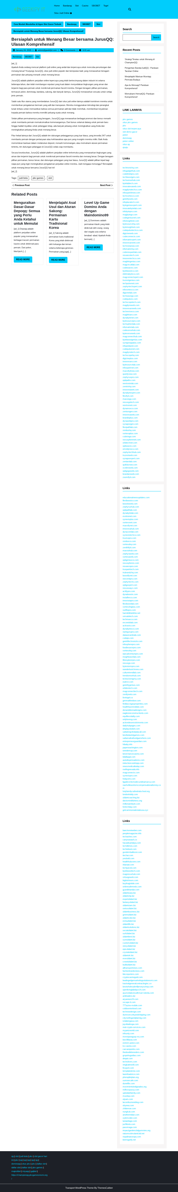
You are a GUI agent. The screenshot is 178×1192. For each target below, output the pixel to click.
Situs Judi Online (61, 13)
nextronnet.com (130, 405)
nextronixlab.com (130, 383)
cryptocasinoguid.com (133, 977)
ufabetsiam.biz (129, 905)
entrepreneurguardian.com (135, 741)
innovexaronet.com (131, 242)
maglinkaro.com (130, 314)
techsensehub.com (131, 180)
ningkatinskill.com (131, 1064)
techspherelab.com (131, 324)
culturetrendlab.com (132, 672)
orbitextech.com (130, 688)
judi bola (23, 178)
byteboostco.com (130, 271)
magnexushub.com (131, 874)
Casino (85, 5)
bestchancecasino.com (133, 754)
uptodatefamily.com (131, 1093)
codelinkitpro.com (131, 174)
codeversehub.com (131, 330)
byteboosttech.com (131, 871)
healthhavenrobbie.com (133, 707)
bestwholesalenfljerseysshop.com (138, 986)
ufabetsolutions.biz (131, 927)
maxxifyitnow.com (131, 371)
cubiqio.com (128, 638)
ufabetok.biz (128, 955)
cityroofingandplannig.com (134, 1018)
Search (127, 29)
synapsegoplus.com (132, 342)
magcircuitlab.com (131, 264)
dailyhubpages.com (131, 725)
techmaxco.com (130, 619)
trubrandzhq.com (130, 572)
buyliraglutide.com (131, 883)
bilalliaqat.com (129, 757)
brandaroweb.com (131, 474)
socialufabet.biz (130, 930)
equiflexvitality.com (131, 716)
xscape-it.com (129, 1002)
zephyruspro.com (131, 377)
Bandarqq (67, 5)
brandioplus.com (130, 418)
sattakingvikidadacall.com (134, 732)
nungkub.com (129, 1111)
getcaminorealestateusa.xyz (135, 810)
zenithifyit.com (129, 547)
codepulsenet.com (131, 349)
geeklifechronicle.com (132, 641)
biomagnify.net (129, 1140)
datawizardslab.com (132, 635)
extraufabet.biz (129, 921)
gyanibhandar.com (131, 889)
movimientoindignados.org (134, 1086)
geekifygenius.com (131, 685)
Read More (24, 260)
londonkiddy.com (130, 794)
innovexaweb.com (131, 414)
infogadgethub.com (131, 171)
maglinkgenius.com (131, 261)
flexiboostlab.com (131, 604)
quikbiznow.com (130, 464)
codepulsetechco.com (133, 230)
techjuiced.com (129, 868)
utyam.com (128, 1099)
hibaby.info (127, 744)
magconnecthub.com (132, 336)
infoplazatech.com (131, 202)
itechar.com (128, 855)
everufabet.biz (129, 958)
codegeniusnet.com (131, 217)
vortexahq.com (129, 544)
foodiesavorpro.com (132, 647)
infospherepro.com (131, 644)
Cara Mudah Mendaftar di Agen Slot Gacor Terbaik (37, 24)
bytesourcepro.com (131, 321)
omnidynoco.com (130, 449)
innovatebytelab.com (132, 208)
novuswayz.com (130, 588)
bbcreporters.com (131, 974)
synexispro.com (130, 775)
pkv (124, 125)
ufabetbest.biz (129, 936)
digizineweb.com (130, 233)
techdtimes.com (130, 846)
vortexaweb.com (130, 557)
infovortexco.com (130, 289)
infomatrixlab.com (131, 327)
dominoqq (127, 138)
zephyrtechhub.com (132, 452)
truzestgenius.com (131, 280)
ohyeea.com (128, 1105)
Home (57, 5)
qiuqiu (125, 147)
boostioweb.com (130, 504)
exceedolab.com (130, 622)
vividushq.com (129, 430)
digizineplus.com (130, 358)
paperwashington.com (133, 747)
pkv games (38, 178)
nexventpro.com (130, 579)
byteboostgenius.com (132, 339)
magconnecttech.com (132, 691)
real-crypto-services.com (134, 1027)
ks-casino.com (129, 1046)
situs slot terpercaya (132, 128)
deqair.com (128, 1058)
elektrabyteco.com (131, 274)
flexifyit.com (128, 396)
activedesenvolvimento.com (135, 722)
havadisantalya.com (132, 843)
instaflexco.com (130, 597)
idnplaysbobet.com (131, 729)
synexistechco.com (131, 535)
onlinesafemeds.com (132, 886)
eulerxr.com (128, 682)
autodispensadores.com (133, 760)
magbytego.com (130, 214)
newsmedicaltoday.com (133, 766)
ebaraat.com (128, 864)
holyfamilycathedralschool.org (136, 791)
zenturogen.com (130, 411)
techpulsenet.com (131, 283)
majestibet (16, 1171)
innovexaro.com (130, 361)
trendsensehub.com (132, 675)
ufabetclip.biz (128, 896)
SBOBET (96, 5)
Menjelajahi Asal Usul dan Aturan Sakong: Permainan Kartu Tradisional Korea (62, 215)
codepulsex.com (130, 299)
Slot (77, 5)
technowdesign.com (132, 1011)
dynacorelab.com (130, 532)
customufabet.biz (130, 943)
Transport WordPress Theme (79, 1188)
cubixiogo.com (129, 436)
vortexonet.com (130, 522)
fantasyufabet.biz (130, 902)
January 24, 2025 (23, 50)
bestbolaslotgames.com (133, 735)
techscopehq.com (131, 355)
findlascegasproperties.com (135, 704)
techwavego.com (130, 296)
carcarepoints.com (131, 1049)
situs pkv (26, 1164)
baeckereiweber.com (132, 830)
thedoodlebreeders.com (133, 1052)
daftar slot (41, 1164)
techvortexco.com (131, 196)
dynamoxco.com (130, 408)
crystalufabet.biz (130, 952)
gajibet (34, 1171)
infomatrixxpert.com (132, 239)
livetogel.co (128, 697)
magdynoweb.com (131, 305)
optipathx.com (129, 380)
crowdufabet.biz (130, 961)
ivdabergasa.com (130, 1021)
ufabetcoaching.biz (131, 797)
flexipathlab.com (130, 427)
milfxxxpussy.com (131, 1089)
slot (50, 178)
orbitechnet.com (130, 443)
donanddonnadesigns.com (135, 710)
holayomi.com (129, 779)
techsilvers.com (130, 1061)
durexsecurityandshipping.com (136, 1014)
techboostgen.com (131, 177)
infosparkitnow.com (131, 192)
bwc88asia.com (130, 1039)
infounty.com (128, 1033)
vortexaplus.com (130, 433)
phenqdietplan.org (131, 1077)
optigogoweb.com (131, 471)
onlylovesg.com (130, 719)
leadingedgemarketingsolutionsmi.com (140, 980)
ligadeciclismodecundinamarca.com (139, 782)
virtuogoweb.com (130, 877)
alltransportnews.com (132, 968)
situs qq (126, 144)
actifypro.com (129, 591)
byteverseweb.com (131, 333)
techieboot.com (130, 849)
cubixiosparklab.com (132, 252)
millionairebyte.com (131, 804)
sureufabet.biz (129, 939)
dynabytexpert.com (131, 392)
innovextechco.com (131, 258)
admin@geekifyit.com (47, 50)
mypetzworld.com (131, 1030)
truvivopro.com (129, 538)
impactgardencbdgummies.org (136, 1130)
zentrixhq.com (129, 386)
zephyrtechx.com (131, 582)
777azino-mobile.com (132, 1005)
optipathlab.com (130, 510)
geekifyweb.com (130, 199)
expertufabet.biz (130, 899)
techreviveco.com (131, 311)
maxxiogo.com (129, 399)
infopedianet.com (130, 346)
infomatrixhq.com (130, 249)
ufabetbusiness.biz (131, 911)
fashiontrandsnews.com (133, 971)
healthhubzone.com (131, 861)
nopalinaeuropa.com (132, 1136)
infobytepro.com (130, 211)
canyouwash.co (130, 839)
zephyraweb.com (130, 554)
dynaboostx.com (130, 594)
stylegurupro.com (131, 632)
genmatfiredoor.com (132, 700)
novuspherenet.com (132, 439)
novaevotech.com (131, 255)
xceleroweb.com (130, 468)
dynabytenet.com (130, 317)
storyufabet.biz (129, 946)
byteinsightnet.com (131, 227)
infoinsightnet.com (131, 221)
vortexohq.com (129, 650)
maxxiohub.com (130, 550)
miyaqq (25, 1171)
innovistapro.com (130, 600)
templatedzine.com (131, 1071)
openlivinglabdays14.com (134, 989)
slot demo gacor (130, 132)
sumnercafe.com (130, 1080)
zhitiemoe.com (129, 1108)
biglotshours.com (130, 880)
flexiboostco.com (130, 500)
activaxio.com (129, 625)
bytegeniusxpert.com (132, 205)
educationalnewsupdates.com (136, 497)
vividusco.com (129, 541)
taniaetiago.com (130, 1121)
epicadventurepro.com (133, 654)
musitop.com (128, 1096)
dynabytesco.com (131, 629)
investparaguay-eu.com (133, 1036)
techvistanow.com (131, 246)
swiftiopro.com (129, 610)
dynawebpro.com (130, 421)
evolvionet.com (129, 516)
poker (125, 135)
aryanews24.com (130, 999)
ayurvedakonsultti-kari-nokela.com (138, 993)
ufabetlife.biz (128, 924)
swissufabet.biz (130, 908)
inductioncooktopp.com (133, 763)
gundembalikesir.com (132, 852)
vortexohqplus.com (131, 607)
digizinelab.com (130, 292)
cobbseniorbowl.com (132, 1008)
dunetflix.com (129, 1083)
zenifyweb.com (129, 694)
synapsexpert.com (131, 458)
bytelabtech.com (130, 183)
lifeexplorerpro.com (131, 660)
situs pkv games (130, 122)
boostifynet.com (130, 575)
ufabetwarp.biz (129, 893)
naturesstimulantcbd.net (133, 1133)
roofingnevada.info (131, 769)
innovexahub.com (131, 529)
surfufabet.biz (129, 933)
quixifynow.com (130, 374)
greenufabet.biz (130, 914)
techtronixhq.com (130, 167)
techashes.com (130, 836)
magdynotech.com (131, 352)
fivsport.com (128, 1068)
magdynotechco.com (132, 189)
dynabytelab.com (130, 513)
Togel (105, 5)
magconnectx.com (131, 772)
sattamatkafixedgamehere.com (137, 738)
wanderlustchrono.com (133, 669)
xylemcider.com (130, 1118)
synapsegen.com (130, 424)
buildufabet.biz (129, 964)
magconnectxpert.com (133, 277)
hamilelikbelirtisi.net (131, 613)
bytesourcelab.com (131, 364)
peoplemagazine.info (132, 833)
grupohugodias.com (132, 1055)
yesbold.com (128, 858)
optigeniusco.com (131, 560)
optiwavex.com (129, 446)
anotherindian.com (131, 1115)
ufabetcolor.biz (129, 918)
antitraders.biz (129, 996)
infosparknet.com (130, 367)
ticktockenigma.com (132, 679)
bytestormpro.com (131, 666)
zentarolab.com (130, 461)
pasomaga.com (130, 1127)
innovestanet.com (131, 389)
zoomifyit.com (129, 477)
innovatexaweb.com (132, 186)
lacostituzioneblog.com (133, 1102)
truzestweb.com (130, 455)
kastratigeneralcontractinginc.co (137, 983)
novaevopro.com (130, 566)
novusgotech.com (131, 402)
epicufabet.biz (129, 949)
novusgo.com (129, 663)
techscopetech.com (132, 302)
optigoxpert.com (130, 585)
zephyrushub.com (131, 507)
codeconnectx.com (131, 236)
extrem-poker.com (131, 1043)
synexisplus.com (130, 519)
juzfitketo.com (129, 1124)
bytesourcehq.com (131, 224)
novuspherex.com (131, 563)
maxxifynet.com (130, 525)
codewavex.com (130, 267)
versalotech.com (130, 616)
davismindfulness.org (132, 800)
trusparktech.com (131, 569)
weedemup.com (130, 750)
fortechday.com (130, 807)
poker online (128, 141)
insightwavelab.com (132, 657)
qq (12, 1156)
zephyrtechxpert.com (132, 286)
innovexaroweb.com (132, 308)
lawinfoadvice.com (131, 1074)
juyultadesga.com (131, 1024)
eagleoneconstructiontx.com (135, 713)
